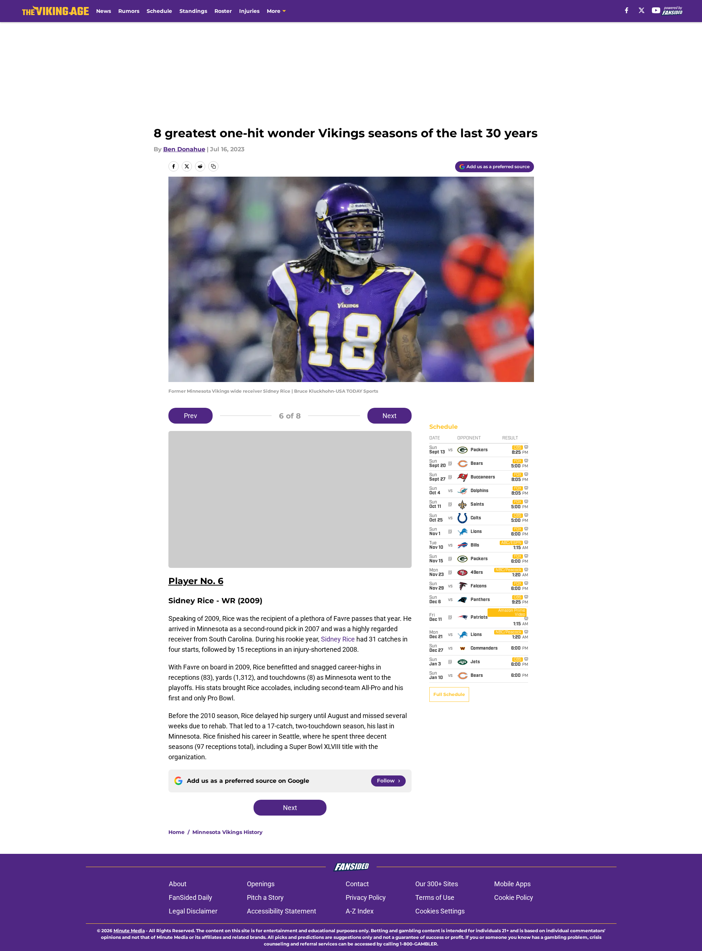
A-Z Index (360, 911)
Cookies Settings (440, 911)
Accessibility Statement (281, 911)
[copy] (213, 166)
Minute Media (129, 930)
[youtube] (656, 10)
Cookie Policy (513, 897)
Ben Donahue (184, 149)
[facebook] (626, 10)
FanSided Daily (190, 897)
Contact (357, 884)
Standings (193, 11)
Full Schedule (449, 694)
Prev (190, 416)
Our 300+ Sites (436, 884)
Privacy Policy (366, 897)
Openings (261, 884)
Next (390, 416)
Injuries (249, 11)
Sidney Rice (338, 639)
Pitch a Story (265, 897)
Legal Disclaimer (193, 911)
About (177, 884)
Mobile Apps (512, 884)
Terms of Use (434, 897)
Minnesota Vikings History (227, 832)
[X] (642, 10)
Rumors (128, 11)
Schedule (159, 11)
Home (176, 832)
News (103, 11)
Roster (223, 11)
